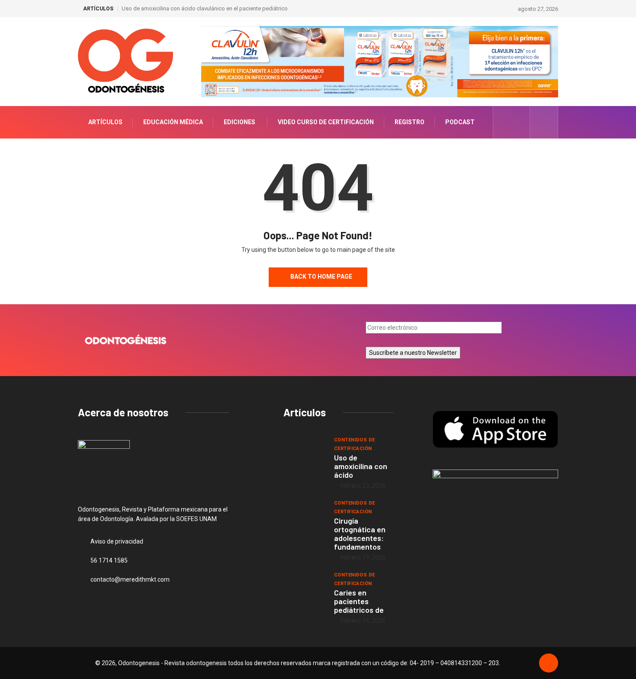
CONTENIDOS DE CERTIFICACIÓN (354, 444)
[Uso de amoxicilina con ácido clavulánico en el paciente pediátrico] (304, 453)
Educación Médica (173, 122)
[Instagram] (518, 122)
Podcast (460, 122)
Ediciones (239, 122)
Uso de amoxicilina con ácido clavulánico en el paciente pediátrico (205, 8)
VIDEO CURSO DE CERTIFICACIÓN (326, 122)
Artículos (105, 122)
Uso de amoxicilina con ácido (360, 466)
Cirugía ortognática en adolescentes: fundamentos (359, 533)
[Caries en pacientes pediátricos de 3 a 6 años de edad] (304, 588)
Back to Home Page (321, 276)
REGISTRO (409, 122)
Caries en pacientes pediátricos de (359, 601)
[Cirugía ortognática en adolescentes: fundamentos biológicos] (304, 516)
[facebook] (505, 122)
